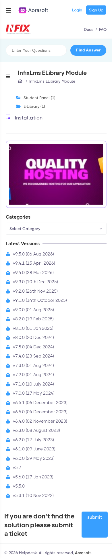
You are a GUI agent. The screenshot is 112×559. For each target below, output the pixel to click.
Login (77, 10)
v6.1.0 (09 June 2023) (34, 449)
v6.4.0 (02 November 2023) (40, 421)
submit (94, 517)
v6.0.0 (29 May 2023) (34, 458)
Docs (88, 29)
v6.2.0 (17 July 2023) (33, 439)
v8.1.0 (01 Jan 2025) (33, 328)
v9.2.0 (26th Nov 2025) (35, 291)
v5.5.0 (19, 486)
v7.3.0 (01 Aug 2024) (33, 365)
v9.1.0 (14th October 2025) (40, 300)
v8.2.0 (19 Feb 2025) (33, 319)
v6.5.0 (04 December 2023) (40, 411)
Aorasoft (83, 552)
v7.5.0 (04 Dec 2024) (33, 347)
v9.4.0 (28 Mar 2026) (33, 272)
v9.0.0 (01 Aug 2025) (33, 309)
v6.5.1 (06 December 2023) (40, 402)
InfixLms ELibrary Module (52, 81)
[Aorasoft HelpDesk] (18, 29)
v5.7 (17, 467)
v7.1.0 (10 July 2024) (33, 384)
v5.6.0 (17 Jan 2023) (33, 477)
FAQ (103, 29)
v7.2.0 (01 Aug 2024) (33, 374)
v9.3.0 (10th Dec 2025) (35, 281)
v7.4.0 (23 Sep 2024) (33, 356)
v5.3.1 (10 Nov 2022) (33, 495)
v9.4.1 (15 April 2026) (34, 263)
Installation (29, 118)
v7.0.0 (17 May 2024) (34, 393)
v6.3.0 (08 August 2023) (36, 430)
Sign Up (96, 10)
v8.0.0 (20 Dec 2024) (33, 337)
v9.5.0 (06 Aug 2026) (33, 254)
